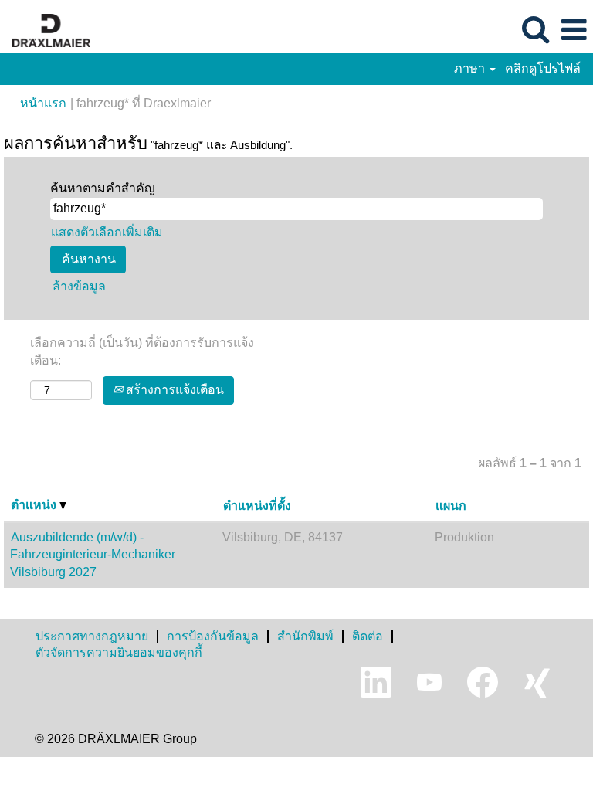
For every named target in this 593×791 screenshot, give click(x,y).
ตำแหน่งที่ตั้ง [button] (257, 505)
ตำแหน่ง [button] (35, 504)
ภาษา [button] (471, 68)
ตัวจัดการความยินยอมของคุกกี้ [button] (119, 652)
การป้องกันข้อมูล (213, 636)
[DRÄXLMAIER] (45, 29)
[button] (573, 30)
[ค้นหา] (535, 29)
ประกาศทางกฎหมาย (92, 636)
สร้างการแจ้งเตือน (173, 389)
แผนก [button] (450, 505)
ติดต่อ (367, 636)
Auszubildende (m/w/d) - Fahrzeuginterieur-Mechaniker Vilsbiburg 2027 (92, 555)
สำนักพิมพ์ (305, 636)
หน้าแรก (43, 103)
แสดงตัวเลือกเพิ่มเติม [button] (107, 232)
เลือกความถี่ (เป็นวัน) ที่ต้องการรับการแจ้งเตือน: (142, 351)
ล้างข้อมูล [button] (79, 286)
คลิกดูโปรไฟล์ (543, 68)
